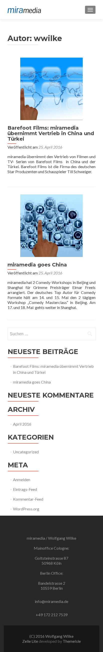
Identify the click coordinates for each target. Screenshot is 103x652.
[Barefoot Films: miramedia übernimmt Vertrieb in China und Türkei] (51, 88)
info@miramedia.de (51, 601)
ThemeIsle (72, 641)
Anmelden (21, 479)
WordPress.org (26, 508)
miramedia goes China (37, 265)
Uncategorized (26, 451)
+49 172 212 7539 (52, 614)
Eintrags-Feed (25, 489)
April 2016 (22, 424)
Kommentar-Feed (28, 499)
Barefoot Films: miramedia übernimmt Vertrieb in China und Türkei (51, 133)
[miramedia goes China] (51, 225)
